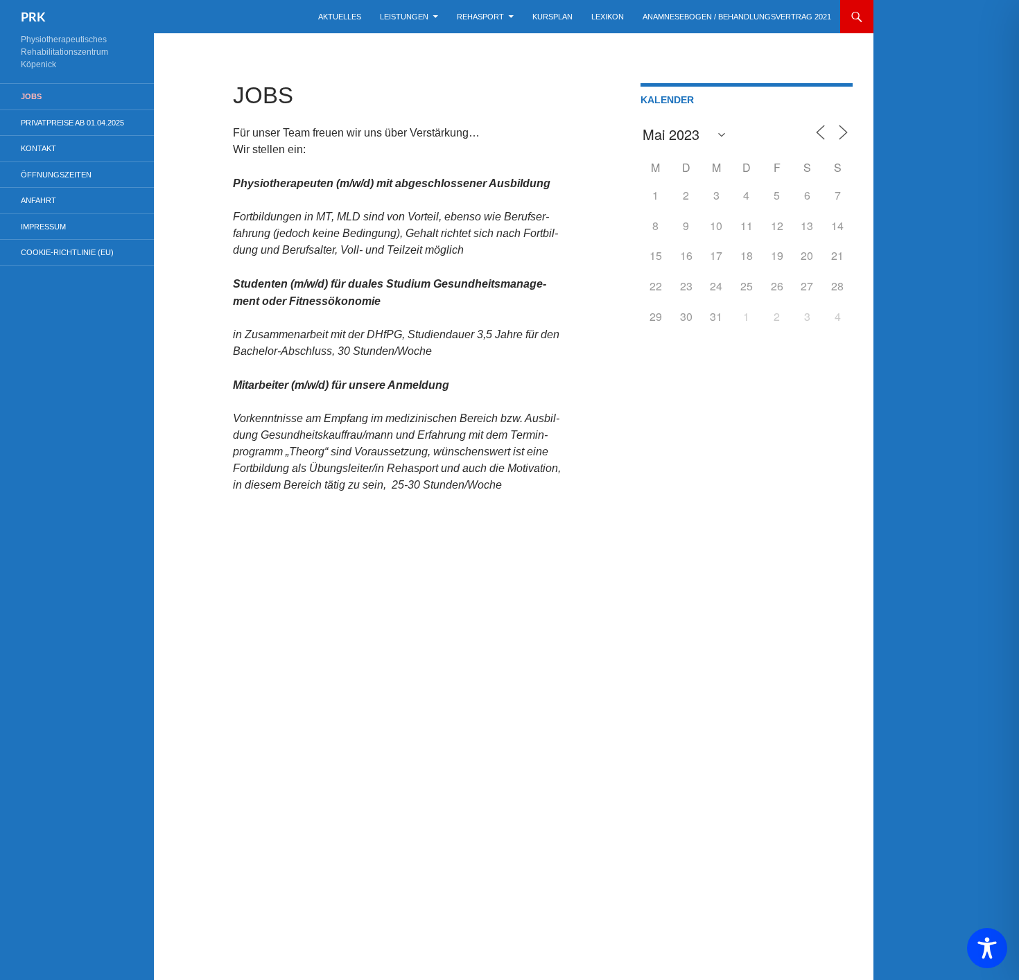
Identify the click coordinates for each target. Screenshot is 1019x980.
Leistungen (404, 16)
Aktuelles (339, 16)
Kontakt (38, 148)
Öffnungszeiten (56, 174)
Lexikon (607, 16)
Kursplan (552, 16)
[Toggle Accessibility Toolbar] (987, 948)
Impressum (43, 226)
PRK (33, 16)
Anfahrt (38, 200)
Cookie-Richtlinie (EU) (67, 252)
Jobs (31, 96)
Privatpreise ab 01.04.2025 (72, 123)
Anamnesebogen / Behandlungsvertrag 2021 (737, 16)
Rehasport (480, 16)
